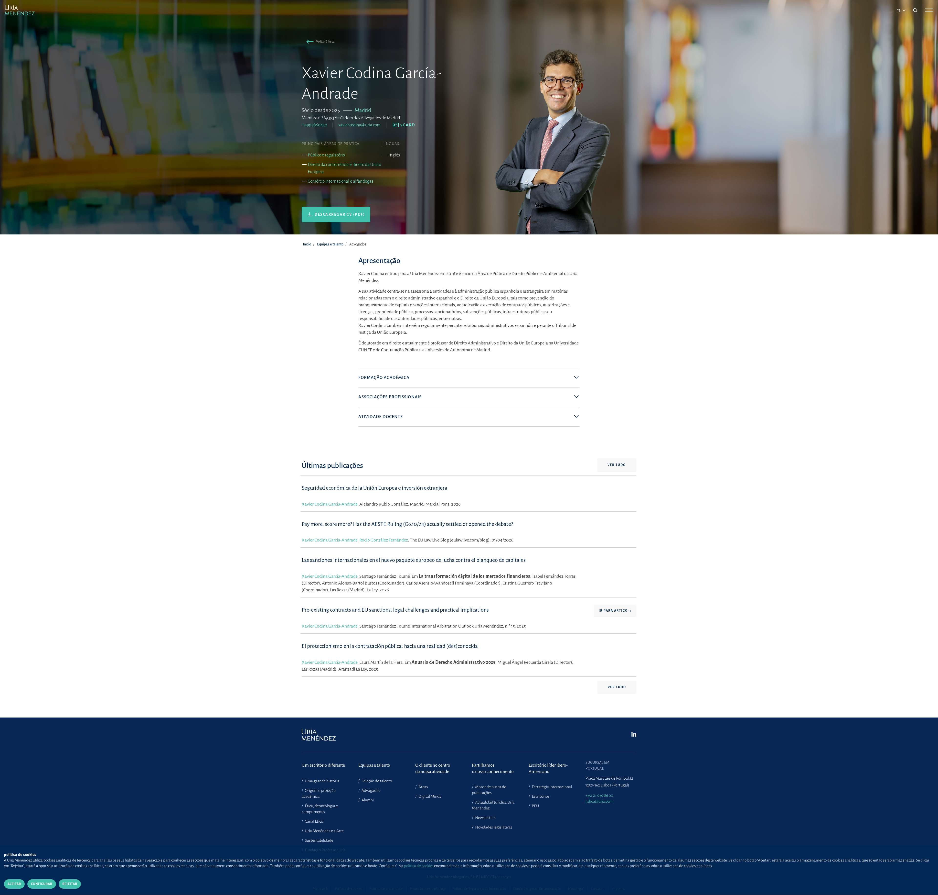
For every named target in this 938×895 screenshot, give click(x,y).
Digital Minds (429, 796)
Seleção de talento (376, 781)
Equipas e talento (330, 244)
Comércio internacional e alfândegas (340, 181)
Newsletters (485, 818)
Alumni (367, 800)
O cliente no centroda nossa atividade (432, 768)
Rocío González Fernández (383, 540)
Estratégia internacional (551, 787)
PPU (535, 806)
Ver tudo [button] (617, 465)
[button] (319, 42)
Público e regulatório (326, 155)
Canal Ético (313, 821)
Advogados (370, 790)
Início (307, 244)
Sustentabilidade (318, 840)
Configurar (41, 884)
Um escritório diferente (323, 765)
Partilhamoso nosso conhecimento (493, 768)
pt (898, 11)
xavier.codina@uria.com (359, 125)
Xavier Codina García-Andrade (329, 504)
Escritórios (540, 796)
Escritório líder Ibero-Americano (548, 768)
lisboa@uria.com (599, 801)
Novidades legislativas (493, 827)
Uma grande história (321, 781)
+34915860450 (314, 125)
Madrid (363, 110)
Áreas (423, 787)
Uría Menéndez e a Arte (324, 831)
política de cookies (418, 866)
